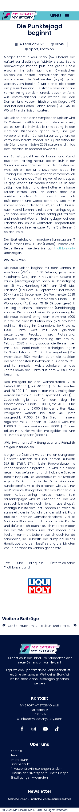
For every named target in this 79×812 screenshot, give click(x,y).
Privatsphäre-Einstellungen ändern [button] (37, 769)
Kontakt (16, 751)
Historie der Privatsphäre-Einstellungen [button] (39, 773)
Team (15, 755)
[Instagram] (33, 729)
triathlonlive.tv (64, 248)
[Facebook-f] (22, 729)
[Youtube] (45, 729)
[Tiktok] (57, 729)
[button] (66, 15)
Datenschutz (20, 764)
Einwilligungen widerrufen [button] (29, 777)
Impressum (19, 760)
